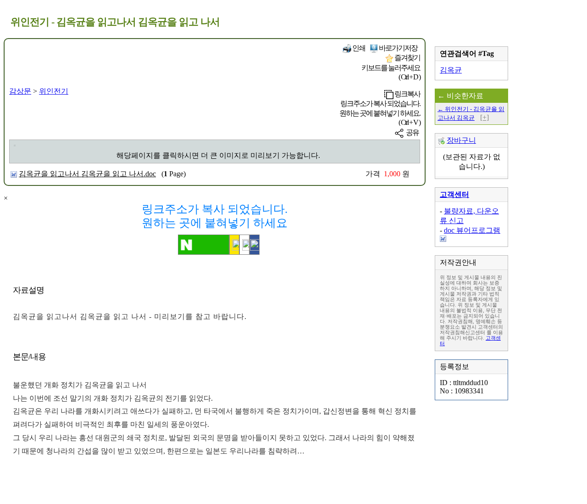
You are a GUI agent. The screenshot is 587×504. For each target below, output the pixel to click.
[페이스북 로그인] (254, 245)
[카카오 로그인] (234, 245)
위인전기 (53, 91)
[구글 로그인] (244, 245)
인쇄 (358, 48)
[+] (484, 117)
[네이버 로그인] (203, 245)
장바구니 (461, 140)
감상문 (20, 91)
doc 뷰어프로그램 (472, 230)
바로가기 (397, 48)
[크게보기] (15, 145)
